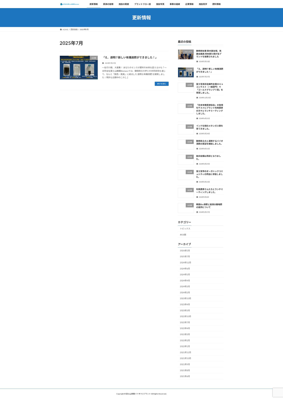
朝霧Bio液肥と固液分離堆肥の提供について (209, 206)
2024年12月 (185, 262)
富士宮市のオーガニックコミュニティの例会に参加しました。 (209, 174)
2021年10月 (185, 358)
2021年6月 (185, 376)
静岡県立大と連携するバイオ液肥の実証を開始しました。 (209, 142)
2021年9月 (185, 364)
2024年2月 (185, 292)
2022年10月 (185, 316)
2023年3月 (185, 310)
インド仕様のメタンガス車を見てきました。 (209, 127)
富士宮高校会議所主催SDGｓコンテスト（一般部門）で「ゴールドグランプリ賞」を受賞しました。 (209, 88)
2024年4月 (185, 280)
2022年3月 (185, 334)
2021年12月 (185, 352)
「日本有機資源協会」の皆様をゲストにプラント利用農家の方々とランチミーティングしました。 (209, 109)
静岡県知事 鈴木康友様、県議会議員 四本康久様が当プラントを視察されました (208, 54)
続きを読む (161, 84)
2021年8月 (185, 370)
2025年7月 (185, 256)
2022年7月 (185, 322)
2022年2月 (185, 340)
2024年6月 (185, 268)
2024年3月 (185, 286)
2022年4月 (185, 328)
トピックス (185, 228)
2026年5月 (185, 250)
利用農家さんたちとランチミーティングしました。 (209, 191)
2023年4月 (185, 304)
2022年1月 (185, 346)
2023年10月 (185, 298)
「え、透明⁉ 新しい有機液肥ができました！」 (130, 57)
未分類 (183, 234)
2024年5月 (185, 274)
